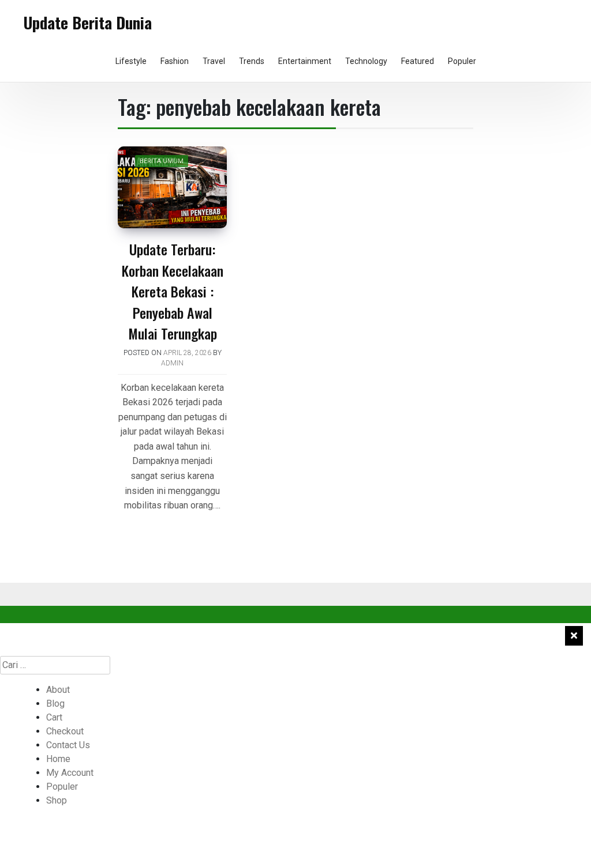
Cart (54, 717)
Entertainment (304, 61)
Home (58, 758)
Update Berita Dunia (88, 22)
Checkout (65, 731)
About (58, 689)
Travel (214, 61)
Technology (366, 61)
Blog (55, 703)
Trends (251, 61)
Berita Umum (162, 161)
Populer (462, 61)
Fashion (174, 61)
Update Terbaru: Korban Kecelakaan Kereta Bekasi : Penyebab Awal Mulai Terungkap (172, 291)
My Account (69, 772)
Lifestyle (131, 61)
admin (172, 363)
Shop (56, 800)
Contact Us (68, 745)
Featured (417, 61)
